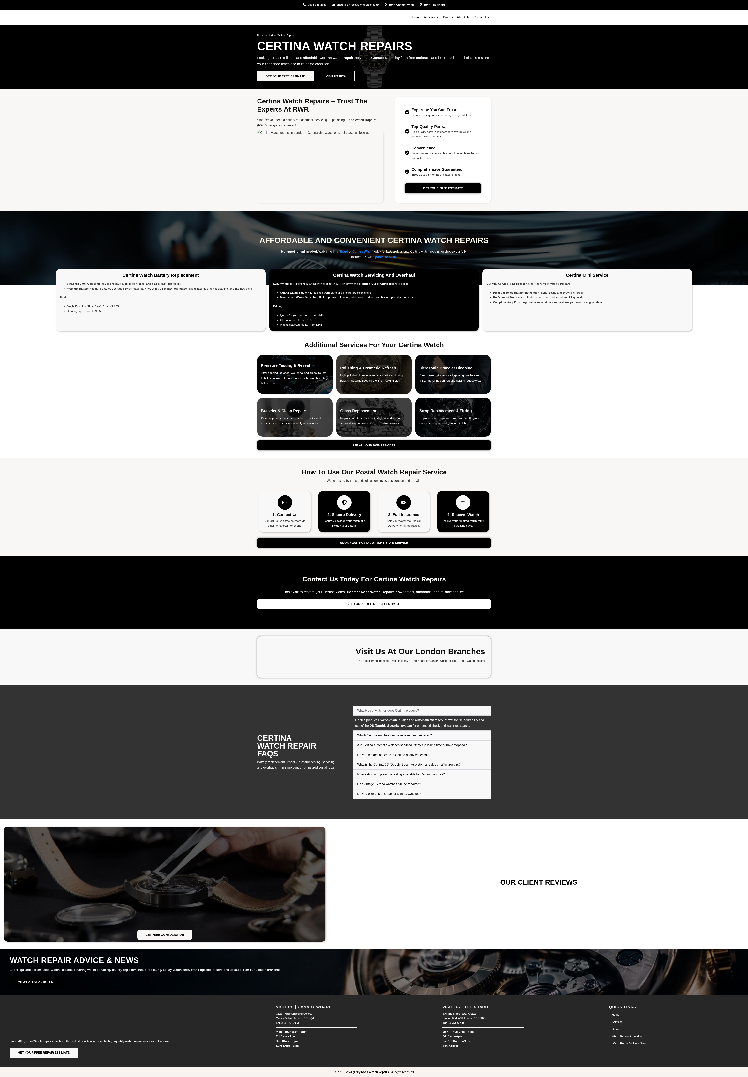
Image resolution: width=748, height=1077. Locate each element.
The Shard (340, 251)
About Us (463, 17)
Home (414, 17)
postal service (385, 257)
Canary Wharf (362, 251)
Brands (448, 17)
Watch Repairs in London (627, 1036)
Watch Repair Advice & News (629, 1043)
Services (429, 17)
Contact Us (481, 17)
